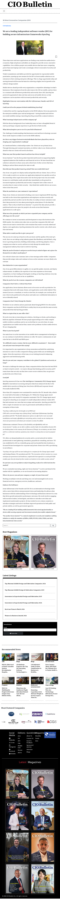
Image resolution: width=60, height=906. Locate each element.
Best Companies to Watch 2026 (42, 815)
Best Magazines (10, 532)
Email (5, 627)
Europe (20, 750)
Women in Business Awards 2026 (16, 615)
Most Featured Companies (13, 708)
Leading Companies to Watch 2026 (44, 569)
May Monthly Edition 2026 (42, 846)
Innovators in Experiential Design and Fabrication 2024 (23, 603)
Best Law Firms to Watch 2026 (15, 609)
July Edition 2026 (17, 815)
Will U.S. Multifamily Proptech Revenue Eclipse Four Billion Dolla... (8, 691)
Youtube (13, 753)
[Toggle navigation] (4, 11)
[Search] (53, 525)
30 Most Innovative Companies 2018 (16, 20)
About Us (29, 736)
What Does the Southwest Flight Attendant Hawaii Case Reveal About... (22, 691)
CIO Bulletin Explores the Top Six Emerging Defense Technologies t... (22, 668)
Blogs (18, 661)
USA (19, 743)
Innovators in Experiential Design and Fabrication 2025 (23, 596)
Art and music (49, 661)
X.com (12, 742)
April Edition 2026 (42, 878)
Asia (19, 736)
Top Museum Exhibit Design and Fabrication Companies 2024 (25, 583)
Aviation (19, 685)
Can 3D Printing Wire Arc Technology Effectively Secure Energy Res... (51, 691)
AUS (19, 741)
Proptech (5, 685)
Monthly (38, 736)
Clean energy (49, 685)
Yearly (37, 738)
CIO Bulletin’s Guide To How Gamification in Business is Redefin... (36, 668)
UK (19, 738)
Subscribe (14, 633)
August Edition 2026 (16, 569)
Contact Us (30, 738)
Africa (20, 752)
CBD (3, 661)
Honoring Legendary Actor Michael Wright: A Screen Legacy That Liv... (37, 693)
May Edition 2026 (17, 878)
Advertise (30, 749)
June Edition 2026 (17, 846)
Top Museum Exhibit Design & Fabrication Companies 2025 (24, 590)
